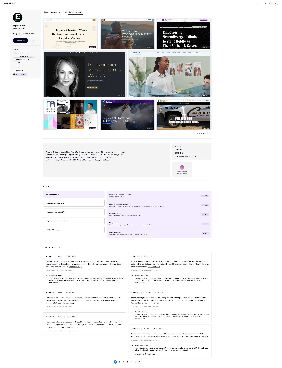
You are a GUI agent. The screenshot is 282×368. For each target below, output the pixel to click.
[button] (70, 33)
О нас (64, 12)
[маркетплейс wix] (10, 3)
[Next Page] (143, 362)
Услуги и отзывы (75, 12)
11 (139, 362)
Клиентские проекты (52, 12)
